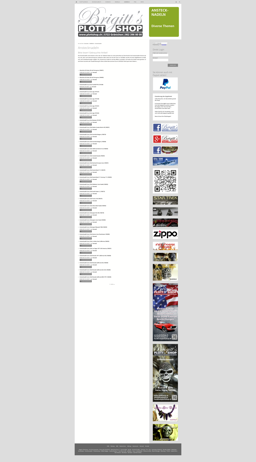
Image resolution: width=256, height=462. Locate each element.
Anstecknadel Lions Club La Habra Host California (94, 241)
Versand (94, 72)
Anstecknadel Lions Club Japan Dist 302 (92, 213)
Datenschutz (122, 446)
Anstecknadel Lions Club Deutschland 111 (92, 170)
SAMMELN (91, 43)
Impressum (135, 446)
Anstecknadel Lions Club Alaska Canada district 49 (94, 127)
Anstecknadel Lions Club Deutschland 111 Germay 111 (96, 177)
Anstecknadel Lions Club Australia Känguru (93, 134)
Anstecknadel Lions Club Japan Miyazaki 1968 (93, 227)
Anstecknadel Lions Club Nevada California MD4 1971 (95, 277)
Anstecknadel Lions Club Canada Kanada (92, 156)
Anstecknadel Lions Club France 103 (91, 198)
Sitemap (113, 446)
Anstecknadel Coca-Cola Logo (89, 91)
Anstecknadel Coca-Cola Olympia (90, 120)
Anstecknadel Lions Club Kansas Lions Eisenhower (95, 234)
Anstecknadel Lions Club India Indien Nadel (93, 205)
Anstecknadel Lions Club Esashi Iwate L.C (92, 191)
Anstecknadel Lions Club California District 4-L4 (94, 148)
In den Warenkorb (86, 74)
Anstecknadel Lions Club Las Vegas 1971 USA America (95, 248)
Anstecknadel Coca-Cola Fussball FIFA (91, 84)
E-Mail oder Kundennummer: (160, 53)
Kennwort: (155, 58)
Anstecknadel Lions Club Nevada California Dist (94, 262)
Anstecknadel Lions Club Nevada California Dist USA (95, 270)
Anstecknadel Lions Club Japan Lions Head (93, 220)
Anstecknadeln (98, 43)
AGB (117, 446)
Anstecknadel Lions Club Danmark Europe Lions (94, 163)
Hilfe (108, 446)
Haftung (129, 446)
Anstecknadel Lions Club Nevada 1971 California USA (95, 255)
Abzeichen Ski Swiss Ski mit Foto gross (92, 70)
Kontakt (147, 446)
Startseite (86, 43)
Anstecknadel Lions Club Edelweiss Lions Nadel (94, 184)
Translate (164, 44)
